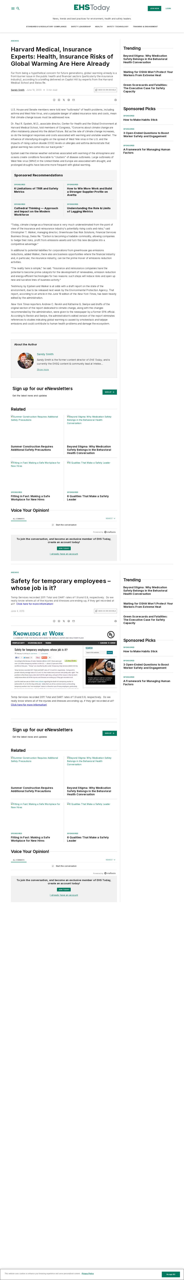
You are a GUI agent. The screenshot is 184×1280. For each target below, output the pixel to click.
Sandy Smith (17, 90)
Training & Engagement (145, 27)
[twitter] (64, 100)
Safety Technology (118, 27)
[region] (64, 525)
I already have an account (64, 554)
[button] (13, 8)
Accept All (170, 1274)
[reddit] (68, 100)
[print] (115, 100)
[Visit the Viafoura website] (110, 532)
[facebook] (54, 100)
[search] (18, 8)
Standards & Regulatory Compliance (46, 27)
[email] (73, 100)
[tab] (19, 518)
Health (99, 27)
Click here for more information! (34, 603)
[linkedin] (59, 100)
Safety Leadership (81, 27)
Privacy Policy (88, 1274)
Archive (15, 41)
